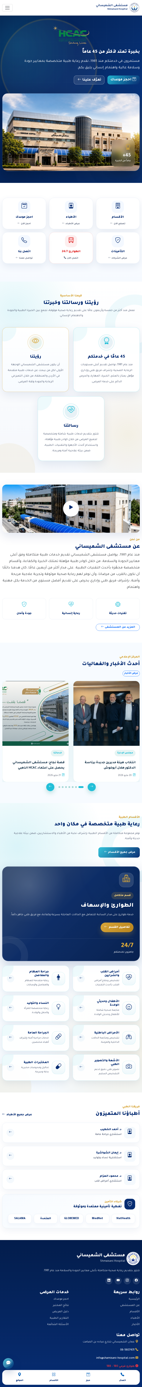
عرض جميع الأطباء (19, 1114)
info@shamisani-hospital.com (115, 1358)
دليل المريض (60, 1311)
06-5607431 (127, 1350)
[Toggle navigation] (7, 7)
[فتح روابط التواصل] (8, 1363)
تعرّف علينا (91, 80)
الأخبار (136, 1324)
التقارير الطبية (59, 1318)
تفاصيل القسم (119, 927)
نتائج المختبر (61, 1305)
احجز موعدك (121, 80)
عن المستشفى (130, 1305)
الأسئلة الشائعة (58, 1324)
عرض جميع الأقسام (121, 852)
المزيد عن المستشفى (119, 627)
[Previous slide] (92, 787)
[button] (81, 787)
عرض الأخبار (131, 673)
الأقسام (135, 1311)
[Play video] (71, 509)
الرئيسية (134, 1299)
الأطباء (135, 1318)
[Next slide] (50, 787)
